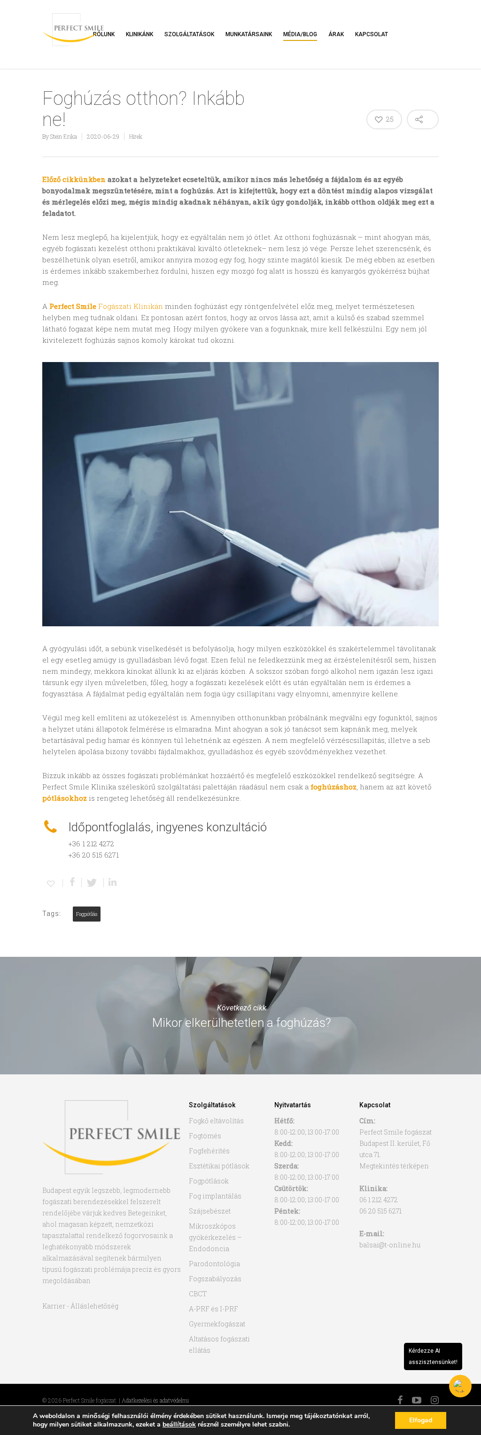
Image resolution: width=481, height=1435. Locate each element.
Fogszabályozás (215, 1278)
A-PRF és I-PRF (213, 1308)
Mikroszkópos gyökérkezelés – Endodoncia (215, 1237)
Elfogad (420, 1420)
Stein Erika (63, 136)
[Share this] (72, 882)
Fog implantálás (215, 1195)
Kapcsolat (371, 34)
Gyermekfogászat (217, 1323)
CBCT (198, 1293)
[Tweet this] (93, 882)
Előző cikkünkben (74, 179)
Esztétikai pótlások (219, 1165)
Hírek (135, 136)
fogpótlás (86, 914)
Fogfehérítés (209, 1150)
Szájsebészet (210, 1210)
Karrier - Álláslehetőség (80, 1305)
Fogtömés (205, 1135)
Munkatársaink (248, 34)
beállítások (179, 1424)
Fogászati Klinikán (106, 306)
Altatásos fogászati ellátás (219, 1344)
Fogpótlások (209, 1180)
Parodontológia (214, 1263)
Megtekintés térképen (394, 1165)
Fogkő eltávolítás (216, 1120)
